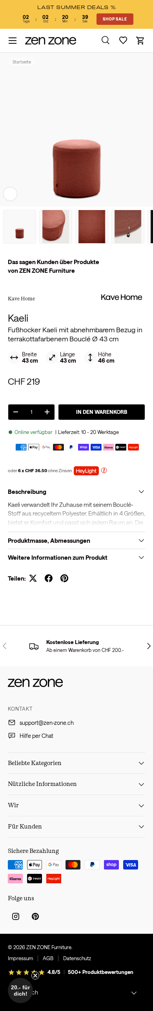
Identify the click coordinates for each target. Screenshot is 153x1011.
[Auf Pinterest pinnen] (64, 578)
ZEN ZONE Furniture (48, 947)
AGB (48, 958)
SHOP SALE (115, 19)
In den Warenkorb (101, 412)
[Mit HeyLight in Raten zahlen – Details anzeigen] (104, 471)
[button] (140, 40)
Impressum (20, 958)
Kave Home (21, 298)
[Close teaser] (35, 975)
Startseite (22, 61)
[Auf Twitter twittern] (33, 578)
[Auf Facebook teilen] (48, 578)
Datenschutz (77, 958)
